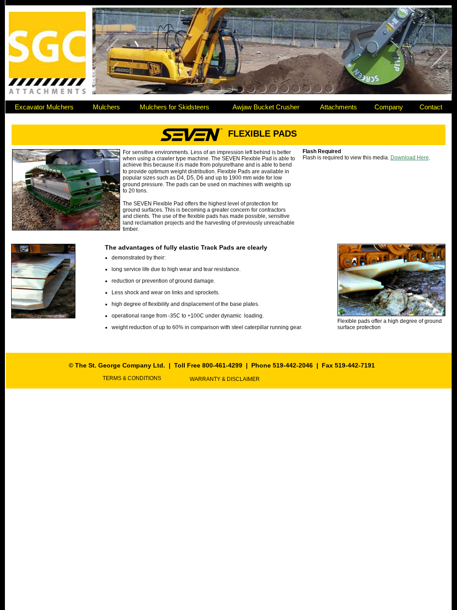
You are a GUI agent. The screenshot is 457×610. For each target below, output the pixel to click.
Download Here (410, 158)
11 (329, 88)
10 (318, 88)
